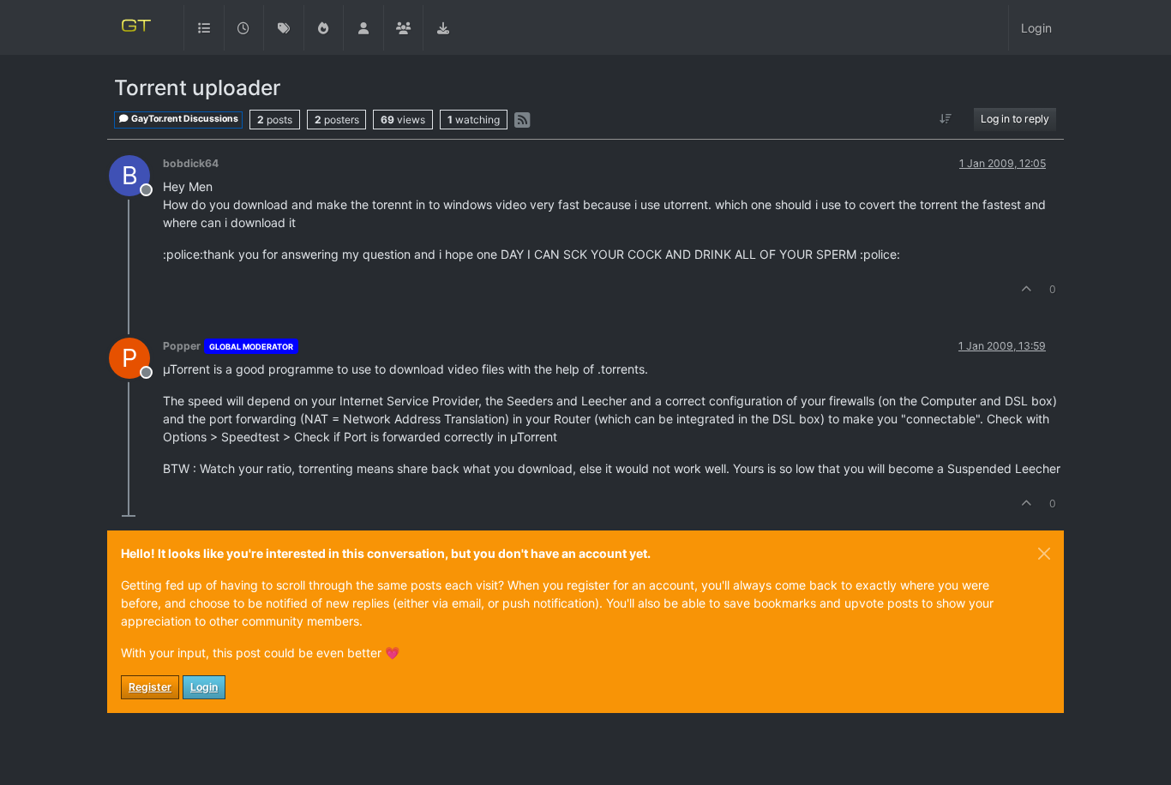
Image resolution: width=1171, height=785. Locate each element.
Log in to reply (1015, 118)
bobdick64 (191, 163)
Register (150, 686)
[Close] (1044, 553)
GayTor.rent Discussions (183, 118)
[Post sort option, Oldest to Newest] (946, 119)
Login (204, 686)
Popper (182, 345)
